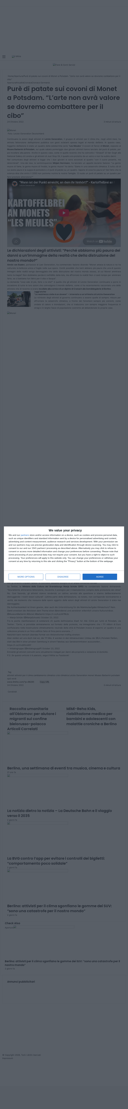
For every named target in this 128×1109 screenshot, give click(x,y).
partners (25, 535)
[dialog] (64, 554)
